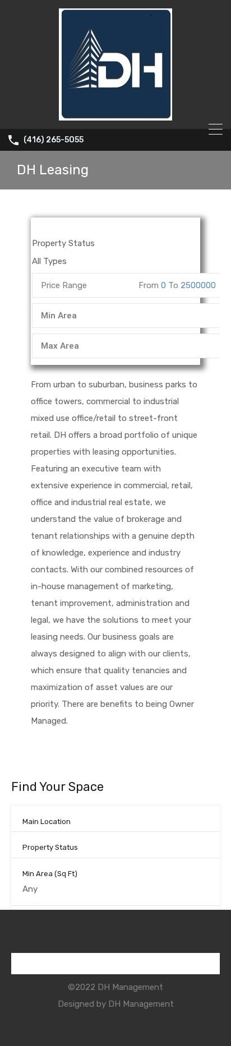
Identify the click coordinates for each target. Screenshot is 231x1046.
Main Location (46, 821)
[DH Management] (115, 115)
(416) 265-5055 (54, 140)
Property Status (50, 847)
